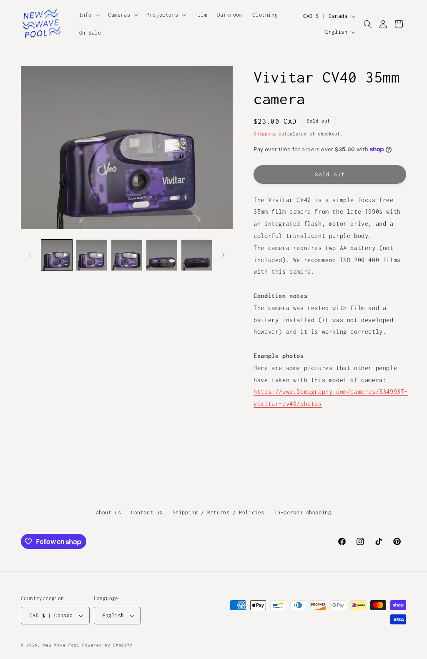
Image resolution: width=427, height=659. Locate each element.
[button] (88, 15)
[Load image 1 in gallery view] (56, 255)
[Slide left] (30, 255)
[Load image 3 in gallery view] (126, 255)
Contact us (147, 512)
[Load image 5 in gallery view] (196, 255)
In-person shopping (303, 512)
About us (108, 512)
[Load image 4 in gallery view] (161, 255)
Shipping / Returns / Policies (218, 512)
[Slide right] (223, 255)
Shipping (265, 133)
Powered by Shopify (107, 645)
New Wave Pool (61, 645)
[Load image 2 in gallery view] (91, 255)
